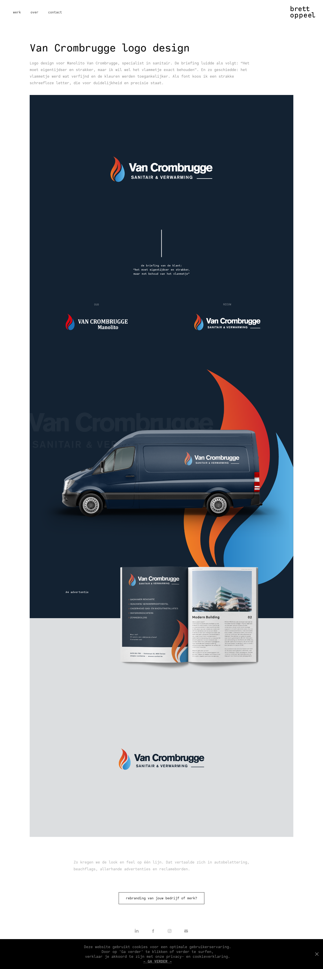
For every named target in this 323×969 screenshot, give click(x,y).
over (34, 12)
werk (17, 12)
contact (55, 12)
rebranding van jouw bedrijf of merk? (161, 898)
